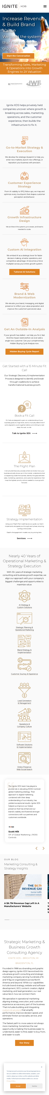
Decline (34, 1086)
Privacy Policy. (11, 1081)
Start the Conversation (18, 56)
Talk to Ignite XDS (21, 433)
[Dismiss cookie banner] (41, 1067)
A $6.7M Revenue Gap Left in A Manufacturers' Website (21, 905)
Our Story (24, 1043)
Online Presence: (24, 767)
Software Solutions (24, 745)
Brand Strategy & (24, 650)
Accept (18, 1086)
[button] (5, 84)
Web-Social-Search (24, 769)
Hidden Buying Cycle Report (24, 351)
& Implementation (24, 747)
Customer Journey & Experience (24, 674)
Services (21, 538)
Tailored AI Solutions (24, 272)
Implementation (24, 652)
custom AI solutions (11, 1010)
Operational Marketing (24, 630)
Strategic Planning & (24, 627)
